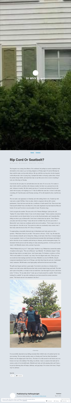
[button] (35, 314)
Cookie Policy (24, 400)
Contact (38, 152)
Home (32, 152)
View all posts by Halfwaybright (39, 396)
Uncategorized (24, 163)
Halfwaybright (14, 163)
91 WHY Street (35, 78)
